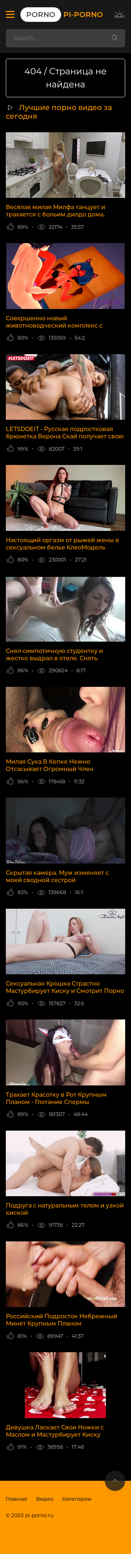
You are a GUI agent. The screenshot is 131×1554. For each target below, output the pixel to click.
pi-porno (64, 14)
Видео (44, 1499)
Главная (16, 1499)
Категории (76, 1499)
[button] (10, 14)
